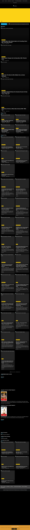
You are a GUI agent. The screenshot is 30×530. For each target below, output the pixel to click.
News (2, 73)
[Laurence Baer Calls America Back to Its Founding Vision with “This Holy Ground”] (8, 141)
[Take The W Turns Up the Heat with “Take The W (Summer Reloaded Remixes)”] (8, 258)
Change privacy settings (4, 438)
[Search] (28, 21)
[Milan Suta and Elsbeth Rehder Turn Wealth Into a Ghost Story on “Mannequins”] (22, 336)
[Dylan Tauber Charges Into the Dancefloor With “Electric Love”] (22, 141)
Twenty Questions (18, 262)
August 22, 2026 (7, 60)
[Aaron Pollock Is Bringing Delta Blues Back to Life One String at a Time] (8, 317)
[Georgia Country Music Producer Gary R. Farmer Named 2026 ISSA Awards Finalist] (8, 355)
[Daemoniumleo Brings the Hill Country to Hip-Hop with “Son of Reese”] (22, 240)
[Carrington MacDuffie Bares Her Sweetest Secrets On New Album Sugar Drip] (22, 155)
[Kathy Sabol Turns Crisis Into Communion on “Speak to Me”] (8, 240)
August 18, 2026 (21, 122)
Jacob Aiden (3, 43)
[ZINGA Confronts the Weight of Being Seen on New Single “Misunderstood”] (8, 336)
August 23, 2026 (7, 43)
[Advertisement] (15, 14)
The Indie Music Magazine (17, 486)
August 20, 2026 (7, 122)
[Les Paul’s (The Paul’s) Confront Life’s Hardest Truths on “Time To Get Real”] (8, 298)
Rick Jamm (3, 60)
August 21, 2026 (7, 77)
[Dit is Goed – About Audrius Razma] (22, 317)
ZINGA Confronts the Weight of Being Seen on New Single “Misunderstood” (8, 130)
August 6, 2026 (21, 132)
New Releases (3, 90)
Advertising (7, 486)
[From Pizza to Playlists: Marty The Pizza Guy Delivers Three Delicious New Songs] (22, 279)
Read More (3, 214)
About (2, 486)
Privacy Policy (15, 2)
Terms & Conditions (24, 486)
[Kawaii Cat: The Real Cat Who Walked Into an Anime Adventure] (8, 155)
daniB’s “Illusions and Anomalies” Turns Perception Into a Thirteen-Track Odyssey (21, 130)
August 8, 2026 (7, 132)
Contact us (11, 486)
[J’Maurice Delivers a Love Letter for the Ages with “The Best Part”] (8, 279)
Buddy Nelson (3, 122)
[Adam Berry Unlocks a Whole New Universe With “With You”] (8, 168)
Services (4, 486)
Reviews (3, 107)
